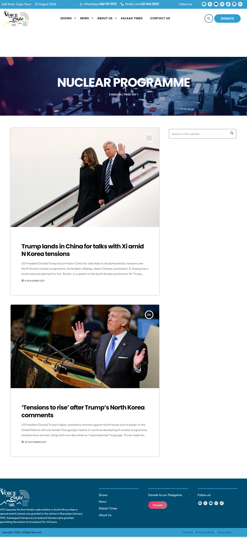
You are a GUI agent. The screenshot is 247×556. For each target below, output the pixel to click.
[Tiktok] (228, 4)
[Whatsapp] (240, 4)
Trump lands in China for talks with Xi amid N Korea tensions (82, 250)
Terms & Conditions (205, 532)
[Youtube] (216, 4)
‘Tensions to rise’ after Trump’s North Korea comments (83, 411)
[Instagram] (222, 4)
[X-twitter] (210, 4)
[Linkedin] (234, 4)
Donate (227, 18)
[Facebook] (204, 4)
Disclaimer (188, 532)
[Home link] (16, 18)
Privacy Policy (224, 532)
